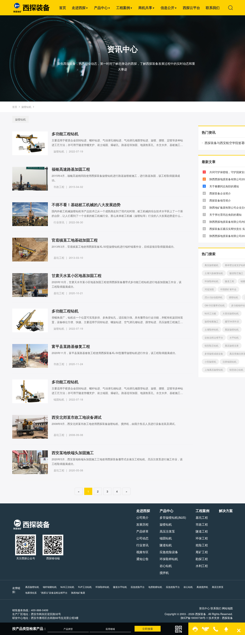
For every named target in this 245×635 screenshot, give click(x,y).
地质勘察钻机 (155, 586)
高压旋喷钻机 (32, 586)
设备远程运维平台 (214, 337)
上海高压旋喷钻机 (214, 369)
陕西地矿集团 (78, 592)
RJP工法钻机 (85, 586)
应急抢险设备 (169, 552)
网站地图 (227, 608)
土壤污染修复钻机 (214, 273)
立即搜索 (147, 629)
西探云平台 (191, 7)
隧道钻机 (166, 545)
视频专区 (142, 552)
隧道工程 (229, 281)
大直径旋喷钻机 (231, 313)
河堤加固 (209, 289)
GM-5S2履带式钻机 (215, 305)
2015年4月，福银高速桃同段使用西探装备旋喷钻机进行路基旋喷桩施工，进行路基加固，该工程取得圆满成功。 (116, 178)
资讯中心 (204, 608)
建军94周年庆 (232, 321)
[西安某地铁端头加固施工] (30, 462)
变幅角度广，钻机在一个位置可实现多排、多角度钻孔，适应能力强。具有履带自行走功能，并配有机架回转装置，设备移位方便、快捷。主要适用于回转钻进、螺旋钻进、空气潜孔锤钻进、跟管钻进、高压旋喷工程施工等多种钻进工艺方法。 (117, 319)
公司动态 (142, 538)
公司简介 (142, 517)
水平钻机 (234, 337)
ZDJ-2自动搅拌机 (213, 297)
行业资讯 (59, 222)
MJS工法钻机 (67, 586)
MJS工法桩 (210, 313)
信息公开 (169, 7)
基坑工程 (59, 258)
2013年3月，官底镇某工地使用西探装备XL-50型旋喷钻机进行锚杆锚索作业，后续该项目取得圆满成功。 (114, 246)
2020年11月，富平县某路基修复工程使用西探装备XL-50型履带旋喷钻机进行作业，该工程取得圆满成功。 (115, 353)
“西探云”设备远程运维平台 (54, 592)
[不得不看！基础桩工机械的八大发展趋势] (30, 214)
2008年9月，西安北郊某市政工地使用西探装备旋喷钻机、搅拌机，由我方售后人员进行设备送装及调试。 (114, 424)
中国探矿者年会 (228, 289)
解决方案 (226, 510)
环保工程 (202, 538)
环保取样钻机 (211, 281)
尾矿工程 (202, 552)
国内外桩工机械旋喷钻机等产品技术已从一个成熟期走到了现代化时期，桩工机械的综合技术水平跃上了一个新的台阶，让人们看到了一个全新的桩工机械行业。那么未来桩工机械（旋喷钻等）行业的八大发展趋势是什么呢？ (117, 213)
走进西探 (80, 7)
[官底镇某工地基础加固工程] (30, 249)
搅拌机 (164, 572)
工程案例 (124, 7)
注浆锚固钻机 (229, 361)
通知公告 (142, 559)
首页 (62, 7)
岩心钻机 (166, 566)
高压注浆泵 (167, 531)
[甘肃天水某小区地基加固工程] (30, 285)
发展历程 (142, 524)
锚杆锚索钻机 (50, 586)
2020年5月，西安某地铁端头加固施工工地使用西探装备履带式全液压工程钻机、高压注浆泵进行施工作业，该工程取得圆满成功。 (117, 461)
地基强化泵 (31, 592)
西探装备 (227, 618)
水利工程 (202, 566)
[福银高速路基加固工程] (30, 179)
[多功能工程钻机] (30, 143)
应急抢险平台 (138, 586)
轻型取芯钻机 (211, 345)
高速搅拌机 (202, 586)
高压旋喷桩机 (211, 265)
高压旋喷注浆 (232, 345)
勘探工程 (202, 559)
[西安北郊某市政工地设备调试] (30, 427)
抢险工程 (202, 545)
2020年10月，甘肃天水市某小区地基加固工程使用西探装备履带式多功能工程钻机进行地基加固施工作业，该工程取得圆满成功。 (116, 284)
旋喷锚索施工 (211, 321)
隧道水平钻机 (120, 586)
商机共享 (146, 7)
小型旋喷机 (210, 361)
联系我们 (213, 7)
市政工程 (59, 187)
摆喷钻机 (233, 297)
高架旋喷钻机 (232, 329)
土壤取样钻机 (211, 329)
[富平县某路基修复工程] (30, 356)
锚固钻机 (59, 399)
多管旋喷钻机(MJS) (173, 517)
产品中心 (102, 7)
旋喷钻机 (26, 107)
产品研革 (142, 531)
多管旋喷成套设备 (214, 353)
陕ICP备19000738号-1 (194, 618)
